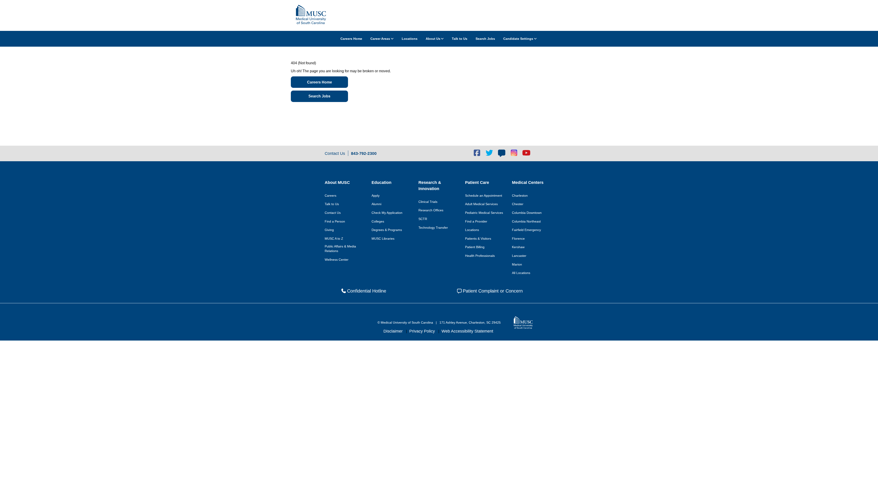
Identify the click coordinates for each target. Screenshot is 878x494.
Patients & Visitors (478, 238)
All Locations (521, 273)
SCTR (422, 219)
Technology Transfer (433, 227)
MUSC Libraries (383, 238)
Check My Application (387, 213)
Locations (410, 38)
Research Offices (430, 210)
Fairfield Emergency (526, 230)
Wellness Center (336, 259)
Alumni (376, 204)
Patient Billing (475, 247)
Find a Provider (476, 221)
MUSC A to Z (334, 238)
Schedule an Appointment (483, 195)
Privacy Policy (422, 331)
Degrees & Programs (387, 230)
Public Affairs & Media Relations (340, 248)
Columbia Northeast (526, 221)
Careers (330, 195)
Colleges (378, 221)
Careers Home (351, 38)
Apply (376, 195)
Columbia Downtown (527, 213)
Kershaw (518, 247)
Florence (518, 238)
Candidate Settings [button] (518, 38)
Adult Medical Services (481, 204)
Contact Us (333, 213)
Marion (517, 264)
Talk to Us (459, 38)
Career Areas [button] (380, 38)
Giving (329, 230)
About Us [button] (433, 38)
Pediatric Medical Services (484, 213)
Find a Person (335, 221)
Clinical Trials (427, 202)
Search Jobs (485, 38)
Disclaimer (393, 331)
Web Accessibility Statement (467, 331)
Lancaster (519, 256)
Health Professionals (480, 256)
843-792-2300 (364, 153)
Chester (517, 204)
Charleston (520, 195)
